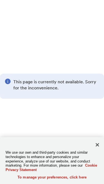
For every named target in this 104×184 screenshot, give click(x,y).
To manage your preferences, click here (52, 177)
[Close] (97, 145)
